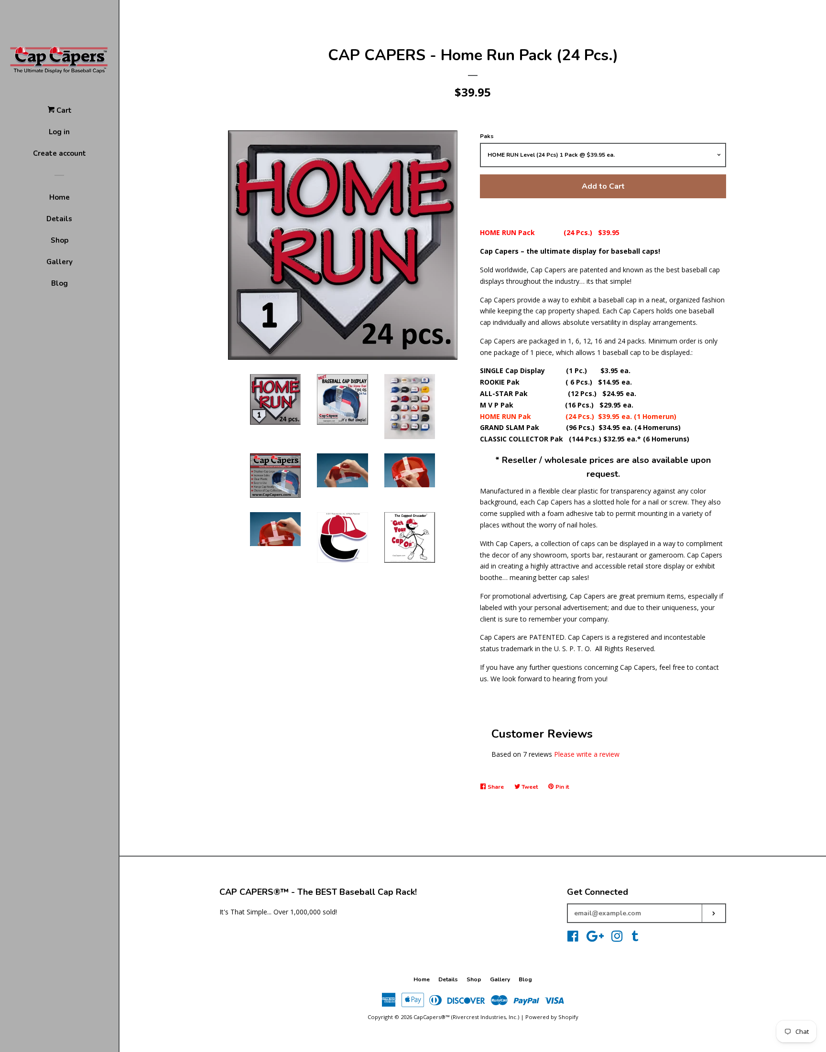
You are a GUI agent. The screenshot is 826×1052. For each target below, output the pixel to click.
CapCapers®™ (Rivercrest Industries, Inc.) (466, 1016)
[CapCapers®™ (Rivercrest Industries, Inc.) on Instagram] (617, 938)
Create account (59, 153)
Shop (59, 240)
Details (59, 219)
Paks (487, 136)
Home (59, 197)
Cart (63, 110)
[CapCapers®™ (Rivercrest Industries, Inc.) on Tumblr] (635, 938)
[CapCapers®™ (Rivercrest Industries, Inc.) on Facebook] (573, 938)
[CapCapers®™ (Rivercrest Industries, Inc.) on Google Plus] (595, 938)
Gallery (59, 262)
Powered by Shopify (551, 1016)
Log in (59, 132)
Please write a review (587, 754)
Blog (59, 283)
